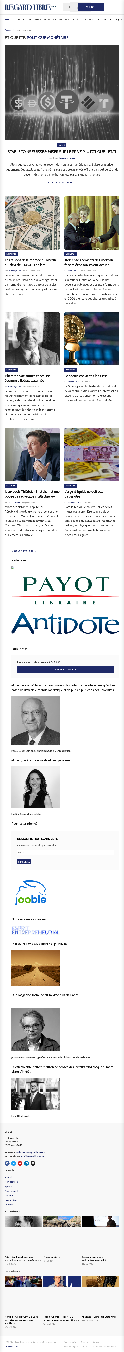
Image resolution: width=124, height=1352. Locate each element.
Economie (89, 19)
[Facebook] (7, 1163)
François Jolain (67, 157)
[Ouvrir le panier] (117, 19)
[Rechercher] (110, 19)
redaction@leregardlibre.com (30, 1152)
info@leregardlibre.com (32, 1155)
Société (76, 19)
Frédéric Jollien (14, 270)
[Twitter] (13, 1163)
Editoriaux (35, 19)
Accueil (22, 19)
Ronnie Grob (73, 381)
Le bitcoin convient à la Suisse (86, 376)
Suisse (62, 144)
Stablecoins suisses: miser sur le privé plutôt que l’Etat (61, 151)
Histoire (101, 19)
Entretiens (50, 19)
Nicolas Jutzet (14, 502)
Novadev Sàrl (12, 1346)
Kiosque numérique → (23, 550)
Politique (64, 19)
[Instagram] (33, 1163)
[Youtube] (20, 1163)
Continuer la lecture (62, 182)
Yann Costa (73, 270)
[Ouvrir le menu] (7, 19)
